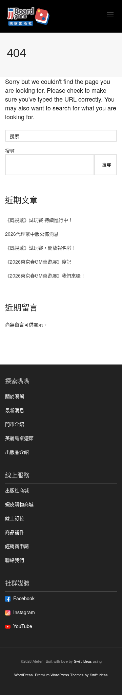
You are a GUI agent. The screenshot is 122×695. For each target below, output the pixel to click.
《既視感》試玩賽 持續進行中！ (39, 219)
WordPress (23, 674)
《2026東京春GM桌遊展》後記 (38, 261)
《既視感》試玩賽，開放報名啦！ (40, 247)
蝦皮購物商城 (19, 504)
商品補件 (14, 532)
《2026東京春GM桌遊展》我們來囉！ (45, 275)
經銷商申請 (17, 545)
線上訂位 (14, 518)
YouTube (22, 626)
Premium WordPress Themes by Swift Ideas (71, 674)
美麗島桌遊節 (19, 437)
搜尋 (10, 150)
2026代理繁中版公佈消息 (32, 233)
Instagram (24, 612)
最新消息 (14, 410)
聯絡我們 (14, 559)
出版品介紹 (17, 451)
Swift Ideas (83, 661)
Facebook (24, 598)
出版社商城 (17, 490)
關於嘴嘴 (14, 396)
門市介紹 (14, 424)
